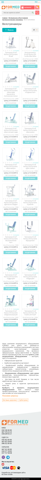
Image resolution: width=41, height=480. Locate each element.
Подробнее (11, 66)
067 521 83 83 (7, 449)
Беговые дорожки (10, 400)
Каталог (27, 7)
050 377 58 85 (7, 451)
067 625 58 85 (7, 441)
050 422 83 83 (7, 440)
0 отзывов (16, 50)
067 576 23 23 (7, 432)
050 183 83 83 (7, 430)
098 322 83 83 (7, 443)
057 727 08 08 (7, 453)
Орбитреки (23, 400)
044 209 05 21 (7, 434)
